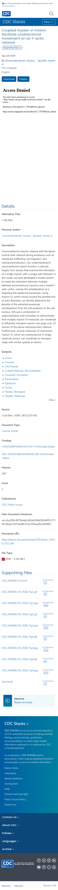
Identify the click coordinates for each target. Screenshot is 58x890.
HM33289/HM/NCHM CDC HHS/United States (28, 446)
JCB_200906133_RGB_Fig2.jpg (20, 625)
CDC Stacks (15, 723)
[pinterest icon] (44, 867)
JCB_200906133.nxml (14, 580)
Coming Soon (11, 783)
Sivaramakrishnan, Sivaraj (19, 60)
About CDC (9, 825)
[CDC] (6, 13)
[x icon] (44, 860)
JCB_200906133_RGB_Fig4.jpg (20, 670)
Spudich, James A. (43, 235)
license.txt (7, 681)
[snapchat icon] (49, 867)
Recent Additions (14, 778)
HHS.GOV (6, 885)
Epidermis (10, 383)
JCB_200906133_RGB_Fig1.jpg (20, 603)
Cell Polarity (11, 366)
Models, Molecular (15, 396)
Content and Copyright (16, 794)
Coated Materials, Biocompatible (23, 370)
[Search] (52, 13)
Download (9, 79)
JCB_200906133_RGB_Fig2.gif (19, 614)
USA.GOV (18, 885)
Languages (9, 841)
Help (7, 789)
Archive (7, 849)
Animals (9, 362)
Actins (8, 358)
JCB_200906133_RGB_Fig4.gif (19, 659)
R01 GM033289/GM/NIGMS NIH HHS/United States (27, 456)
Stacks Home (11, 768)
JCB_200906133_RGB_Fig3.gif (19, 636)
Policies (7, 833)
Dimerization (12, 379)
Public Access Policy (15, 799)
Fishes (8, 387)
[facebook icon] (39, 860)
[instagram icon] (49, 860)
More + (52, 400)
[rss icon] (54, 867)
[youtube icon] (39, 867)
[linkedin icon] (54, 860)
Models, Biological (15, 391)
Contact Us (10, 804)
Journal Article (10, 431)
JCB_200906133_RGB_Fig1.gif (19, 592)
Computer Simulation (16, 375)
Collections (10, 773)
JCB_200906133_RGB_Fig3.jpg (20, 648)
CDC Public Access (12, 504)
